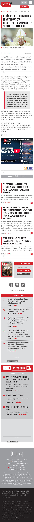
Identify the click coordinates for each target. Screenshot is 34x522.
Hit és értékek (23, 414)
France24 (4, 135)
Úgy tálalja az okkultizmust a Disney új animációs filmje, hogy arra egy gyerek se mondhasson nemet (18, 321)
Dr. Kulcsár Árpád (11, 414)
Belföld (17, 390)
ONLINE (8, 53)
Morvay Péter (12, 314)
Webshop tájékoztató (17, 469)
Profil (24, 2)
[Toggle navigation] (30, 3)
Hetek (3, 53)
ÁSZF (23, 465)
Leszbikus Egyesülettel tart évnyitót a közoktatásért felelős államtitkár (18, 301)
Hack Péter (9, 390)
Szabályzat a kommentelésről (17, 463)
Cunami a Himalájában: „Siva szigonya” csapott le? (18, 310)
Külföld (18, 402)
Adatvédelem (17, 461)
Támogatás (24, 7)
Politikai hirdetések (17, 467)
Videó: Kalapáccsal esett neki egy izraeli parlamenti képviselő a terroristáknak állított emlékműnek (19, 346)
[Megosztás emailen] (25, 168)
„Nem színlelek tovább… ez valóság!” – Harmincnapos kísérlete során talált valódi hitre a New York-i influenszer (19, 333)
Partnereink (14, 465)
